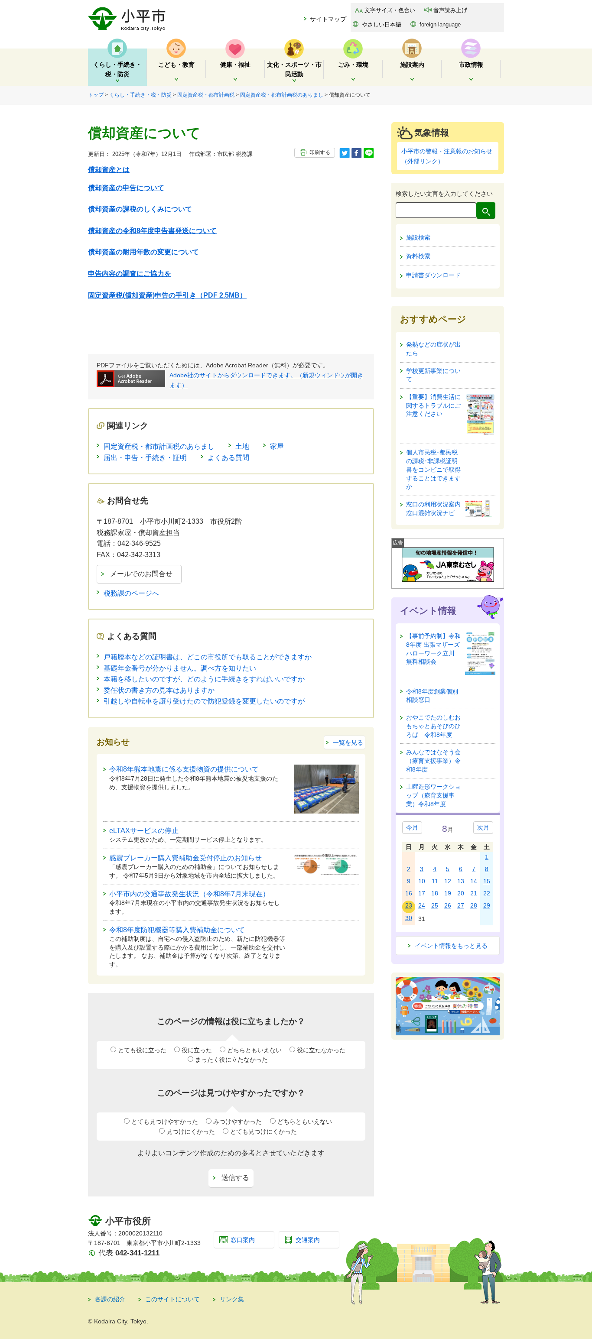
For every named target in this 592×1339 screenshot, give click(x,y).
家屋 (277, 446)
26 (447, 905)
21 (473, 893)
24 (421, 905)
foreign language (440, 24)
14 (473, 881)
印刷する (319, 152)
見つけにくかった (190, 1131)
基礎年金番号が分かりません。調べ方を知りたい (180, 668)
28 (473, 905)
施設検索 (418, 237)
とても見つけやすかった (164, 1121)
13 (460, 881)
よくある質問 (228, 457)
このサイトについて (172, 1299)
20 (460, 893)
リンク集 (232, 1299)
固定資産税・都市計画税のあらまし (281, 95)
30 (408, 917)
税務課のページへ (131, 593)
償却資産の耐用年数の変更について (143, 252)
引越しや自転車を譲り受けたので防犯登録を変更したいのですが (204, 701)
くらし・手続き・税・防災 (140, 95)
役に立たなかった (321, 1050)
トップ (96, 95)
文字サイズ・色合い (389, 10)
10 (421, 881)
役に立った (197, 1050)
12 (447, 881)
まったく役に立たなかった (231, 1059)
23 (408, 905)
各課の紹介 (110, 1299)
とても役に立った (142, 1050)
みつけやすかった (237, 1121)
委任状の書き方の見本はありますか (159, 690)
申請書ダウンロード (433, 275)
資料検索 (418, 256)
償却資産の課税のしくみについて (140, 209)
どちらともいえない (254, 1050)
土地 (242, 446)
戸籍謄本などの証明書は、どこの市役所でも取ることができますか (208, 657)
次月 (483, 827)
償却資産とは (109, 169)
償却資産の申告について (126, 187)
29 (486, 905)
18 (434, 893)
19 (447, 893)
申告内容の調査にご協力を (129, 273)
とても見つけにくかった (263, 1131)
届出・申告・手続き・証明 (145, 457)
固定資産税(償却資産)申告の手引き (167, 295)
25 (434, 905)
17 (421, 893)
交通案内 (308, 1239)
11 (435, 881)
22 (486, 893)
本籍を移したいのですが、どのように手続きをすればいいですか (204, 679)
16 (408, 893)
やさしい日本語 (381, 24)
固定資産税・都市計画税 (205, 95)
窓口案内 (243, 1239)
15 (486, 881)
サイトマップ (328, 19)
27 (460, 905)
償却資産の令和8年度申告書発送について (152, 230)
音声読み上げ (450, 10)
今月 (412, 827)
